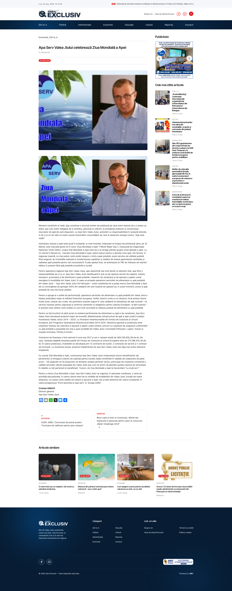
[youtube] (185, 14)
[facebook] (179, 14)
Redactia (45, 52)
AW (191, 573)
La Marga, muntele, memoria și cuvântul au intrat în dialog (168, 4)
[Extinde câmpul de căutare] (191, 14)
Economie (43, 37)
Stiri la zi (53, 37)
